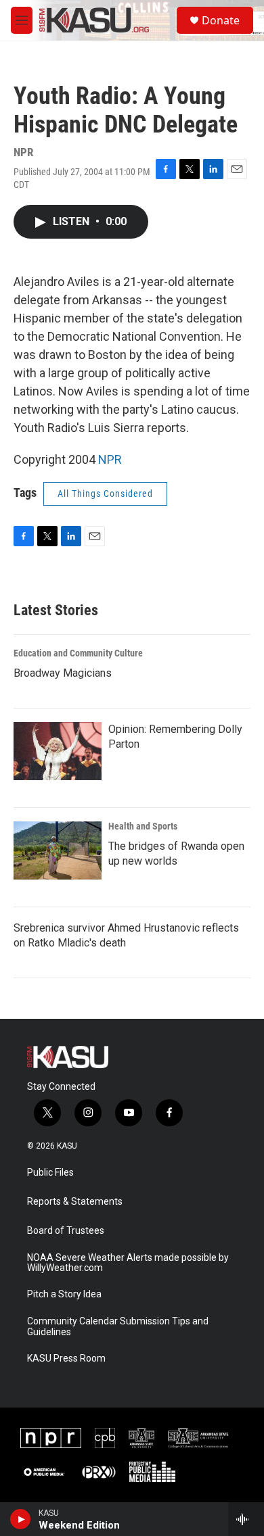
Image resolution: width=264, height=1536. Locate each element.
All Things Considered (105, 493)
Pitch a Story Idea (64, 1294)
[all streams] (246, 1519)
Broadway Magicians (63, 673)
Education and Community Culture (78, 653)
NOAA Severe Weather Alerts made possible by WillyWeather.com (128, 1263)
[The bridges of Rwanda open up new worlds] (58, 850)
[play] (20, 1519)
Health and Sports (142, 826)
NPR (110, 459)
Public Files (50, 1173)
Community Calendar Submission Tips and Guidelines (117, 1326)
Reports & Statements (75, 1202)
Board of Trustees (65, 1231)
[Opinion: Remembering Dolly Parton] (58, 751)
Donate (221, 20)
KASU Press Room (66, 1358)
